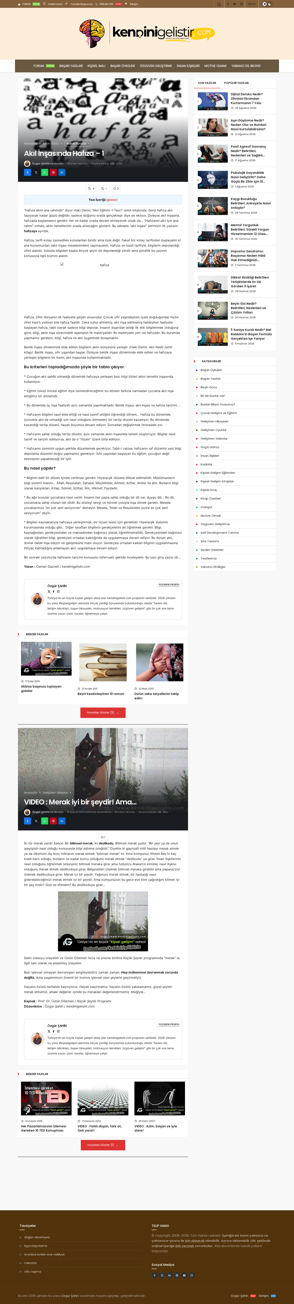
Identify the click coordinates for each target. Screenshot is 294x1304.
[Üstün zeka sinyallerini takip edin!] (159, 662)
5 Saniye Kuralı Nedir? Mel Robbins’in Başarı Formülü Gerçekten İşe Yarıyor (251, 334)
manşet (206, 507)
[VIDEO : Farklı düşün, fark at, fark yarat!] (103, 1098)
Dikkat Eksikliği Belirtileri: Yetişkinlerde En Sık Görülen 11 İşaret (250, 282)
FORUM (31, 4)
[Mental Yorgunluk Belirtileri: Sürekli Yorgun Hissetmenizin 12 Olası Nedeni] (213, 232)
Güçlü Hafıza (210, 447)
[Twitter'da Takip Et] (162, 1275)
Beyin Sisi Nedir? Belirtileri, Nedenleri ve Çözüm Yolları (248, 308)
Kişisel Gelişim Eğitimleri (218, 473)
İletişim (134, 4)
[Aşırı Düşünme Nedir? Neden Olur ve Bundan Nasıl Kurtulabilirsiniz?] (213, 127)
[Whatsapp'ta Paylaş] (44, 172)
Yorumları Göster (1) (101, 1145)
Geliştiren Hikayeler (215, 421)
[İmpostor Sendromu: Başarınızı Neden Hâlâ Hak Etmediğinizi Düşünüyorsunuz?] (213, 258)
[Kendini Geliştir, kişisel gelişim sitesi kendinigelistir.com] (147, 34)
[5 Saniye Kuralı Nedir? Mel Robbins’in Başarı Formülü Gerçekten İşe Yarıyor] (213, 337)
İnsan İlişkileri (188, 66)
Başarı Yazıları (71, 66)
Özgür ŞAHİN (40, 163)
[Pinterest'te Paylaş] (53, 172)
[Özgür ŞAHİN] (39, 599)
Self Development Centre (220, 533)
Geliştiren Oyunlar (214, 430)
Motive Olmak (215, 66)
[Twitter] (234, 4)
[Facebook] (227, 4)
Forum (44, 66)
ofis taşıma (32, 1271)
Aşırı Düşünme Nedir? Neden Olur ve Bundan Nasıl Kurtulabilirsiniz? (248, 124)
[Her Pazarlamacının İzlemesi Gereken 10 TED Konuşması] (46, 1098)
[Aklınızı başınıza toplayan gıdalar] (46, 659)
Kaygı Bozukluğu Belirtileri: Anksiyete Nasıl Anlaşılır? (251, 203)
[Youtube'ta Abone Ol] (184, 1275)
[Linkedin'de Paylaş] (61, 172)
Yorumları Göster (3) (101, 713)
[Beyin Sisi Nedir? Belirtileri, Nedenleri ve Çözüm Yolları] (213, 311)
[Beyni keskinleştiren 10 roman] (103, 662)
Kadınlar (206, 464)
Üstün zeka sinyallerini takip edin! (156, 696)
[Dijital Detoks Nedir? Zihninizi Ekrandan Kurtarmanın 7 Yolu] (213, 101)
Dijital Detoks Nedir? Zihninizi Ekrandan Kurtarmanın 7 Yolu (247, 98)
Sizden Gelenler (212, 550)
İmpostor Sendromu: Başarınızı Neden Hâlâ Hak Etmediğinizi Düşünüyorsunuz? (248, 258)
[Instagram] (241, 4)
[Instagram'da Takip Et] (192, 1275)
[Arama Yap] (219, 4)
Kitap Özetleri (211, 498)
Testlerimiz (209, 558)
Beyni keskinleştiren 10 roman (101, 694)
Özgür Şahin (70, 1296)
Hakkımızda (55, 4)
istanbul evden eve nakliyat (44, 1254)
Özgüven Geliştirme (156, 66)
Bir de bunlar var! (213, 396)
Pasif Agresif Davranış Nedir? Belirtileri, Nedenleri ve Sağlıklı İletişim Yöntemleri (248, 153)
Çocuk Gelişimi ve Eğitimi (219, 413)
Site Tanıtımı (210, 541)
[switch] (267, 4)
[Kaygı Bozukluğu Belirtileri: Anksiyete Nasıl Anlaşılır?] (213, 206)
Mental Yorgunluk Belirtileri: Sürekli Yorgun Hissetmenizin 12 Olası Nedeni (250, 231)
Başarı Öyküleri (122, 66)
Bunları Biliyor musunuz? (218, 404)
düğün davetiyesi (37, 1237)
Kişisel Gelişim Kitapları (217, 481)
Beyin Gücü (209, 387)
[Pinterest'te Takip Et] (177, 1275)
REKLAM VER (110, 4)
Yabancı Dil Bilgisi (245, 66)
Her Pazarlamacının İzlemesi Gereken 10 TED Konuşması (43, 1128)
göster (111, 199)
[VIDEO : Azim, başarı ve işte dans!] (159, 1098)
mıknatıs (30, 1263)
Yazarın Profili (169, 584)
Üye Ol (251, 4)
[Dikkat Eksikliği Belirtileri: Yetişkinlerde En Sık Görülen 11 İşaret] (213, 285)
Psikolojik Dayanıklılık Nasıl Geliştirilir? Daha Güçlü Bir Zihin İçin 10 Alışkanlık (248, 179)
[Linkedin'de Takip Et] (169, 1275)
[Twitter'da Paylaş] (36, 172)
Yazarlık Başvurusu (81, 4)
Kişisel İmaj (97, 66)
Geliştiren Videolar (214, 438)
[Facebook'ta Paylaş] (27, 172)
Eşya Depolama (35, 1246)
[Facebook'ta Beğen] (155, 1275)
